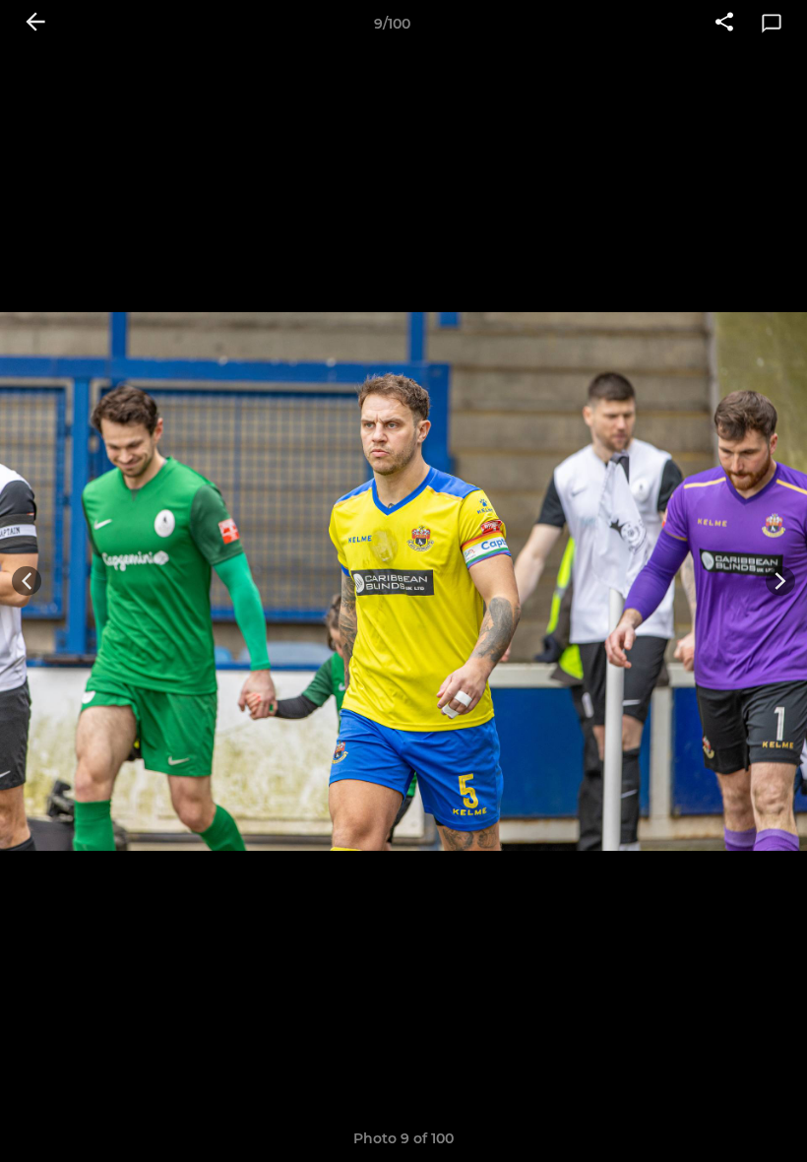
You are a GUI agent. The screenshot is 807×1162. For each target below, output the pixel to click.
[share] (724, 23)
